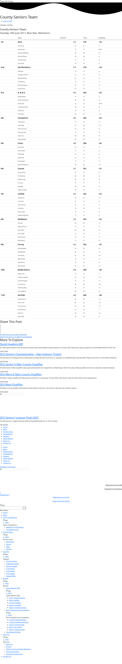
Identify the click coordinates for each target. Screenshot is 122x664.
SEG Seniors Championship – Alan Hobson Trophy (30, 354)
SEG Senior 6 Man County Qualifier (21, 364)
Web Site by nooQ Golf (114, 485)
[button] (61, 325)
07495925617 (4, 495)
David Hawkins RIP (11, 344)
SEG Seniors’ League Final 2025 (19, 417)
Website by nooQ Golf (8, 661)
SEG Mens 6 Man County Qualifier (21, 374)
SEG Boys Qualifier (11, 384)
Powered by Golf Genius (113, 489)
